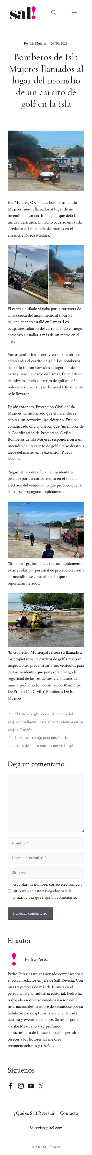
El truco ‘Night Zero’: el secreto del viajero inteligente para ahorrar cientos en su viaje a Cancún (45, 722)
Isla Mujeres (38, 43)
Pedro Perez (36, 959)
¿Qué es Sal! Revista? (34, 1113)
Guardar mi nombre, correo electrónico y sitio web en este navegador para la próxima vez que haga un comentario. (48, 891)
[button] (53, 12)
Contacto (69, 1113)
